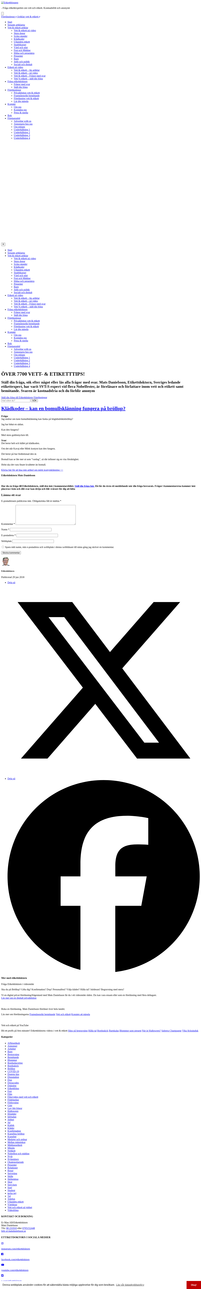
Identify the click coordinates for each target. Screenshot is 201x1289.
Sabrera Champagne (171, 1030)
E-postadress (8, 535)
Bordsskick (102, 1030)
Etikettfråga (13, 1088)
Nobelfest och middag (18, 1153)
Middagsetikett (15, 1145)
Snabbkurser (20, 44)
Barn (16, 58)
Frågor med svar (22, 84)
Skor (10, 1182)
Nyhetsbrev (13, 1159)
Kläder (11, 1128)
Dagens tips (13, 1074)
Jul (9, 1122)
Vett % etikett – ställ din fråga (28, 78)
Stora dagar (19, 33)
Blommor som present (130, 1030)
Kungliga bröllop (16, 1133)
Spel (10, 1187)
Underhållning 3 (22, 135)
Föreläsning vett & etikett (26, 98)
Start (10, 22)
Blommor (12, 1060)
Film (10, 1094)
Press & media (21, 112)
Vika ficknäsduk (190, 1030)
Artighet (12, 1048)
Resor (10, 1170)
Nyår (10, 1156)
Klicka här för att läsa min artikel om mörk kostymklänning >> (32, 470)
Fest (10, 1091)
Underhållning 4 (22, 138)
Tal (9, 1196)
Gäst (10, 1105)
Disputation (13, 1077)
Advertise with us (22, 121)
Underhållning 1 (22, 129)
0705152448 (28, 1228)
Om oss (17, 107)
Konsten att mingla (80, 1014)
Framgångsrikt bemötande (27, 95)
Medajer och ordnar (17, 1139)
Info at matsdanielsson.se (13, 1231)
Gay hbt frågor (15, 1108)
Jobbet (11, 1119)
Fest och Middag (22, 50)
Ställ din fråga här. (85, 486)
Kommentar (8, 524)
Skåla (10, 1176)
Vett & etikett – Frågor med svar (30, 75)
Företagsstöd (14, 118)
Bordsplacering (15, 1063)
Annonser (12, 1046)
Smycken (12, 1184)
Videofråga (13, 1210)
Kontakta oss (20, 109)
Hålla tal (92, 1030)
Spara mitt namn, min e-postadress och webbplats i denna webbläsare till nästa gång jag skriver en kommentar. (59, 547)
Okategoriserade (16, 1162)
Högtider (12, 1114)
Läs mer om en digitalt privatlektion (18, 998)
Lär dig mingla (21, 101)
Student (11, 1190)
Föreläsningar (8, 16)
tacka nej (12, 1193)
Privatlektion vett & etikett (27, 92)
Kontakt (12, 104)
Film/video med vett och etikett (23, 1097)
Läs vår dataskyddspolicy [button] (130, 1284)
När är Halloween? (151, 1030)
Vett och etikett (63, 1014)
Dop (10, 1080)
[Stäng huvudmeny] (3, 244)
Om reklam (19, 126)
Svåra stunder (20, 36)
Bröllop (11, 1068)
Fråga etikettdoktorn (17, 81)
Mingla (11, 1148)
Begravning (13, 1054)
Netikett (11, 1150)
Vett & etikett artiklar (18, 27)
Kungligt (12, 1136)
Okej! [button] (194, 1285)
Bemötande (13, 1057)
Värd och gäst (21, 47)
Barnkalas (114, 1030)
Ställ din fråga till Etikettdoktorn (17, 397)
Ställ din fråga (21, 87)
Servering (12, 1173)
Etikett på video (15, 67)
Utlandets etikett (22, 41)
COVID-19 (13, 1071)
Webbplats (6, 541)
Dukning (12, 1085)
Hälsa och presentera (24, 53)
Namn (5, 529)
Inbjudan (12, 1116)
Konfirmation (14, 1131)
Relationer (13, 1167)
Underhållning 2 (22, 132)
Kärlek (11, 1125)
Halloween (13, 1111)
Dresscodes (13, 1082)
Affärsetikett (14, 1043)
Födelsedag (13, 1099)
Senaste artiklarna (16, 24)
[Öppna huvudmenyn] (2, 13)
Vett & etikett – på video (26, 73)
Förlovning (13, 1102)
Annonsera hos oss (23, 124)
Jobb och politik (22, 61)
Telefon (11, 1199)
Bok (10, 115)
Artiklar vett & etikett (28, 16)
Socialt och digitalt (23, 64)
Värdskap (12, 1204)
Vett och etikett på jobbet (20, 1207)
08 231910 (11, 1228)
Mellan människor (16, 1142)
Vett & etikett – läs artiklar (27, 70)
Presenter (18, 56)
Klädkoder (19, 39)
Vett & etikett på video (25, 30)
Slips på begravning (78, 1030)
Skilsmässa (13, 1179)
